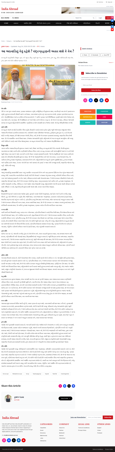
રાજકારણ (58, 23)
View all (110, 62)
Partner (61, 430)
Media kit (61, 433)
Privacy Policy (82, 430)
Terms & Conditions (83, 427)
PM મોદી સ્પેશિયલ (72, 23)
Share (85, 55)
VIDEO (16, 18)
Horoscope (6, 373)
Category (9, 41)
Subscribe (109, 18)
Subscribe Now (96, 90)
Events (87, 122)
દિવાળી (98, 23)
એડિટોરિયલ (86, 23)
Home (6, 23)
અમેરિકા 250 (28, 23)
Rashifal (55, 373)
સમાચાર (16, 23)
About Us (61, 427)
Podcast (99, 433)
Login (100, 18)
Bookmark (95, 55)
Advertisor (62, 438)
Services (100, 2)
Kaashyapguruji (37, 373)
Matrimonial (87, 117)
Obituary (104, 122)
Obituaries (43, 440)
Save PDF (106, 55)
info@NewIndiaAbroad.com (11, 435)
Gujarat (47, 373)
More (107, 23)
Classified (104, 111)
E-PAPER (6, 18)
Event (41, 430)
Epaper (99, 427)
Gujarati (110, 2)
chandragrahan (65, 373)
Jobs (104, 117)
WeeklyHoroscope (17, 373)
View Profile (64, 398)
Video (99, 430)
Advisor (61, 435)
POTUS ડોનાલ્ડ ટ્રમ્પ (43, 23)
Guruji (27, 373)
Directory (87, 111)
